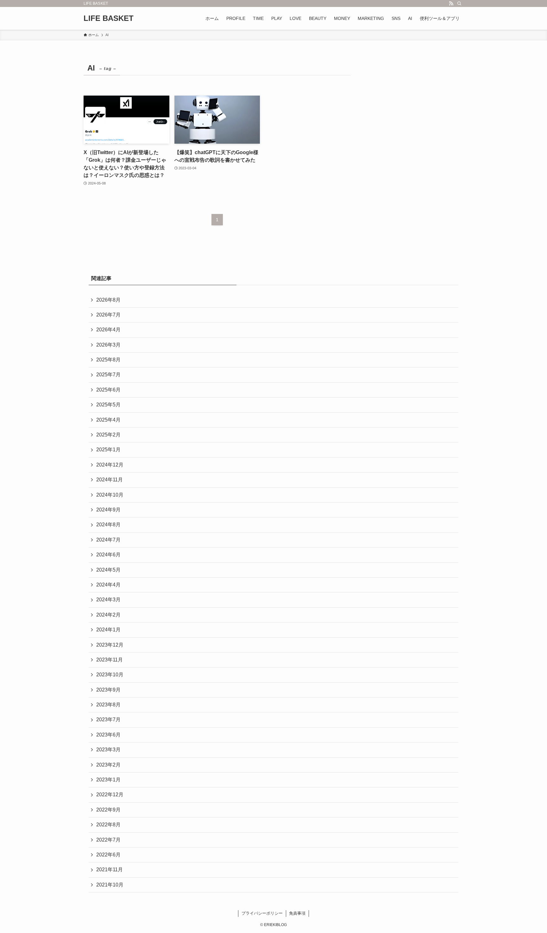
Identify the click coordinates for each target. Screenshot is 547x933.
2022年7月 (108, 839)
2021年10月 (109, 884)
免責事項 (297, 913)
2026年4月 (108, 329)
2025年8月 (108, 359)
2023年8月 (108, 704)
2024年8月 (108, 524)
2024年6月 (108, 554)
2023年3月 (108, 749)
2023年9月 (108, 689)
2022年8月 (108, 824)
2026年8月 (108, 300)
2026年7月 (108, 314)
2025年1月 (108, 449)
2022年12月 (109, 794)
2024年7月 (108, 539)
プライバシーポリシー (262, 913)
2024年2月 (108, 614)
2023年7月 (108, 719)
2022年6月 (108, 854)
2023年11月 (109, 659)
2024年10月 (109, 495)
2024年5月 (108, 570)
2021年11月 (109, 869)
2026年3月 (108, 345)
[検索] (459, 3)
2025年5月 (108, 404)
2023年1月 (108, 779)
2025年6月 (108, 389)
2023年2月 (108, 764)
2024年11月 (109, 479)
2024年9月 (108, 509)
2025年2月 (108, 434)
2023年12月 (109, 645)
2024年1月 (108, 629)
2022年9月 (108, 809)
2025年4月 (108, 420)
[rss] (451, 3)
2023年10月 (109, 674)
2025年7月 (108, 374)
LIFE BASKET (109, 18)
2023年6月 (108, 734)
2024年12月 (109, 464)
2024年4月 (108, 584)
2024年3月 (108, 599)
